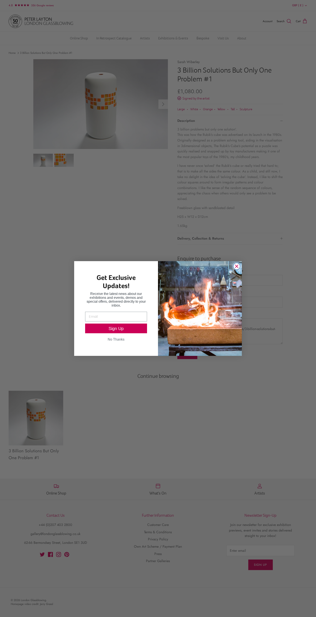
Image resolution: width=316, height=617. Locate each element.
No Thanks (116, 339)
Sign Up (116, 328)
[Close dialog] (236, 266)
